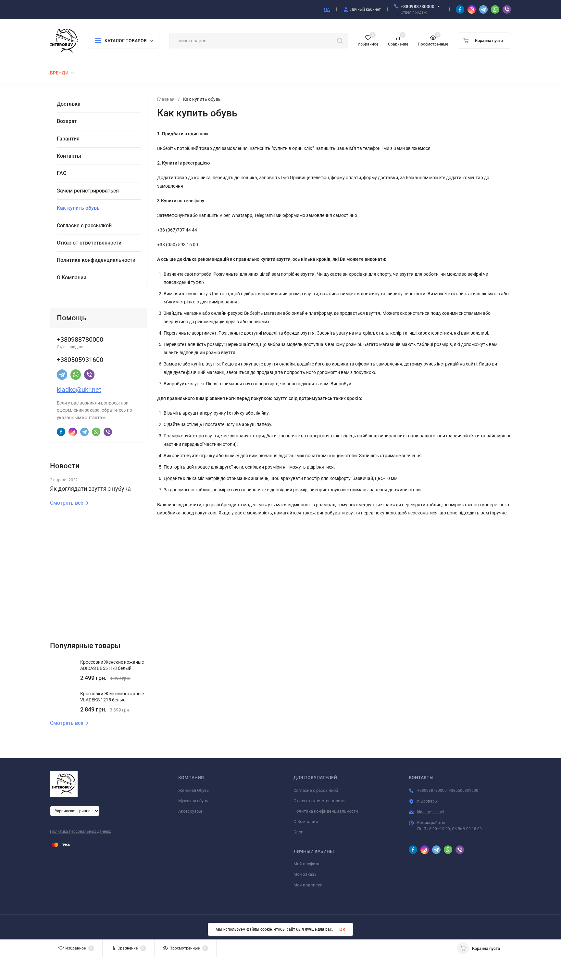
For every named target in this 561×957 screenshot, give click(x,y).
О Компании (305, 821)
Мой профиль (306, 863)
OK (342, 929)
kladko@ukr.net (79, 389)
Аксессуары (190, 811)
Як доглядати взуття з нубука (90, 488)
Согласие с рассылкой (315, 790)
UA (327, 9)
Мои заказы (305, 874)
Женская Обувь (193, 790)
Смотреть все (66, 503)
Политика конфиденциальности (325, 811)
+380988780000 (417, 6)
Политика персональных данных (80, 831)
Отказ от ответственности (319, 800)
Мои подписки (308, 885)
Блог (298, 832)
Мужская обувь (193, 800)
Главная (166, 99)
